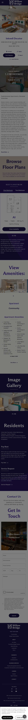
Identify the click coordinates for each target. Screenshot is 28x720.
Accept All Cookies (7, 717)
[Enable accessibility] (24, 716)
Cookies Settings (21, 717)
